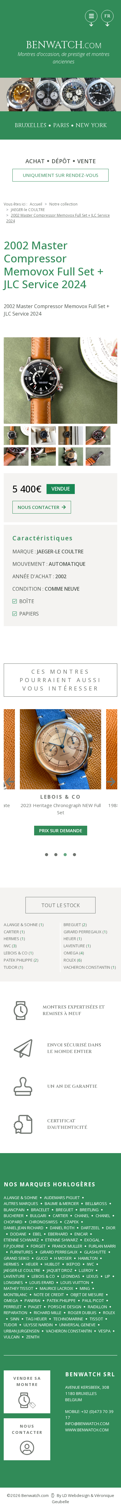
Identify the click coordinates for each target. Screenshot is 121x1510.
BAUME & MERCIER (62, 1203)
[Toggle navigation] (91, 16)
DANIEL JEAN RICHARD (23, 1228)
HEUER (32, 1264)
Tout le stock (60, 905)
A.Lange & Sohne (21, 1197)
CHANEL (81, 1215)
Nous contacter (38, 507)
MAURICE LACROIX (56, 1288)
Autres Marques (21, 1203)
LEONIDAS (70, 1276)
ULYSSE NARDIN (38, 1325)
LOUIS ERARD (41, 1282)
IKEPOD (73, 1264)
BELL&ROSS (96, 1203)
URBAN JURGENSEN (21, 1331)
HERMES (11, 1264)
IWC (90, 1264)
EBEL (37, 1234)
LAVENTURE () (77, 946)
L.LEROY (86, 1270)
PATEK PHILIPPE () (21, 960)
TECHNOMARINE (68, 1319)
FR (107, 16)
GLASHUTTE (95, 1252)
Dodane (18, 1234)
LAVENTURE (14, 1276)
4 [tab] (74, 854)
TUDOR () (13, 967)
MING (85, 1288)
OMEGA (11, 1300)
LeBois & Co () (19, 953)
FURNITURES (21, 1252)
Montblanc (15, 1294)
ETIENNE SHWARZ (61, 1240)
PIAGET (35, 1306)
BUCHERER (14, 1215)
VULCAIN (12, 1337)
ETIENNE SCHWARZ (21, 1240)
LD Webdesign (76, 1495)
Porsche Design (64, 1306)
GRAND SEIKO (16, 1258)
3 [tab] (65, 854)
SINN (14, 1319)
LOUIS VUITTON (74, 1282)
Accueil (36, 204)
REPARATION (15, 1312)
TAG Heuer (36, 1319)
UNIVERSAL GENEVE (77, 1325)
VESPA (104, 1331)
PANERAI (32, 1300)
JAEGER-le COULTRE (28, 209)
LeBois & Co (43, 1276)
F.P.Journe (14, 1246)
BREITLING (89, 1209)
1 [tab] (46, 854)
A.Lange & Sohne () (24, 925)
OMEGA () (74, 953)
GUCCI (42, 1258)
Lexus (92, 1276)
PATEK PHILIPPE (61, 1300)
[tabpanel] (60, 782)
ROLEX (109, 1312)
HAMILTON (88, 1258)
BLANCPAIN (14, 1209)
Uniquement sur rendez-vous (60, 175)
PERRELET (13, 1306)
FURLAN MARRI (102, 1246)
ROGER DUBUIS (82, 1312)
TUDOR (10, 1325)
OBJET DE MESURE (87, 1294)
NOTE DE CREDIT (49, 1294)
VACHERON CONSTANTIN (69, 1331)
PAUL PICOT (93, 1300)
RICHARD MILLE (47, 1312)
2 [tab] (55, 854)
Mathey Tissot (18, 1288)
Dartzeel (90, 1228)
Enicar (81, 1234)
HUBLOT (52, 1264)
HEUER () (73, 939)
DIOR (110, 1228)
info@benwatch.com (87, 1423)
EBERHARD (58, 1234)
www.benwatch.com (87, 1430)
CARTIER (60, 1215)
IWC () (10, 946)
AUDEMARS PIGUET (62, 1197)
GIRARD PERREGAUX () (85, 932)
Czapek (71, 1222)
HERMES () (14, 939)
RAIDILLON (97, 1306)
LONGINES (13, 1282)
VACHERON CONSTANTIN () (90, 967)
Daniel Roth (62, 1228)
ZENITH (32, 1337)
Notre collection (63, 204)
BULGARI (38, 1215)
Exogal (92, 1240)
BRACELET (40, 1209)
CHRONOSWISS (43, 1222)
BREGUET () (75, 925)
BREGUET (64, 1209)
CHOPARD (13, 1222)
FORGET (38, 1246)
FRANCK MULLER (67, 1246)
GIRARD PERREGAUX (59, 1252)
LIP (107, 1276)
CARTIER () (14, 932)
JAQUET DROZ (59, 1270)
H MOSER (63, 1258)
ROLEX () (73, 960)
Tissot (96, 1319)
